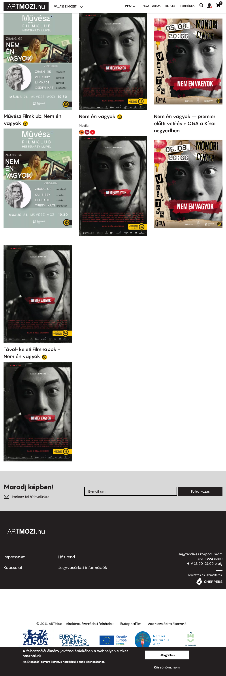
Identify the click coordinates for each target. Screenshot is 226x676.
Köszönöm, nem (167, 667)
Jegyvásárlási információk (82, 567)
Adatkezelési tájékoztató (167, 624)
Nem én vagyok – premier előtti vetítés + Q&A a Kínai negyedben (185, 123)
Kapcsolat (13, 567)
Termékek (187, 6)
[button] (211, 6)
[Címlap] (26, 6)
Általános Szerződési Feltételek (90, 624)
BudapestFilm (130, 624)
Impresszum (15, 557)
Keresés (203, 5)
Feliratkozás (200, 491)
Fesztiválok (152, 6)
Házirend (66, 557)
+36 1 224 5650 (209, 559)
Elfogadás (167, 655)
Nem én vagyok (97, 116)
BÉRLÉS (170, 6)
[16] (25, 123)
